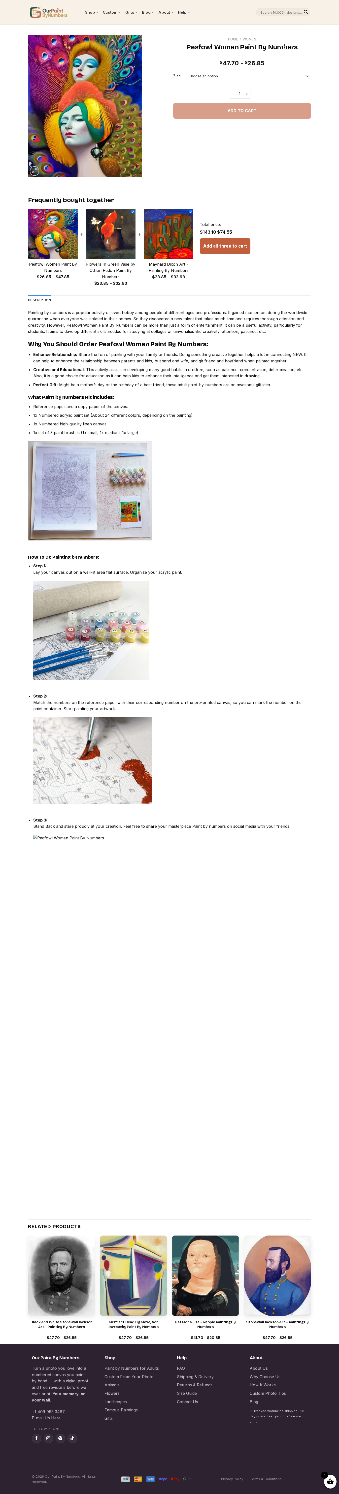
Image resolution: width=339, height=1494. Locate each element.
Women (249, 39)
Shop (90, 12)
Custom (110, 12)
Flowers (112, 1393)
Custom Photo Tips (268, 1393)
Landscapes (115, 1401)
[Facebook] (36, 1438)
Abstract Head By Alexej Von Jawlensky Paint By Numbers (133, 1324)
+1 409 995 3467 (48, 1411)
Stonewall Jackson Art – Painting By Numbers (277, 1324)
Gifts (129, 12)
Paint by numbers (63, 397)
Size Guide (187, 1393)
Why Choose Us (265, 1376)
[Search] (306, 12)
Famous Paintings (121, 1409)
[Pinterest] (60, 1438)
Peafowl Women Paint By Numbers (100, 325)
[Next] (310, 1289)
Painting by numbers (47, 312)
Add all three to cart (225, 246)
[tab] (39, 300)
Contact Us (187, 1401)
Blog (146, 12)
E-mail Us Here (46, 1417)
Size (176, 75)
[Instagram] (48, 1438)
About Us (259, 1368)
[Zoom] (34, 171)
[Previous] (28, 1289)
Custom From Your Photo (128, 1376)
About (164, 12)
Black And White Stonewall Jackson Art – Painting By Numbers (61, 1324)
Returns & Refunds (194, 1384)
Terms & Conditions (266, 1479)
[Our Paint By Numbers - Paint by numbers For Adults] (53, 12)
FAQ (181, 1368)
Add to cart (242, 110)
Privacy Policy (232, 1479)
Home (233, 39)
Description (39, 300)
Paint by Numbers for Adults (131, 1368)
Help (182, 12)
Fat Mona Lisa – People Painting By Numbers (205, 1324)
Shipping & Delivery (195, 1376)
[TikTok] (72, 1438)
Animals (111, 1384)
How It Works (263, 1384)
